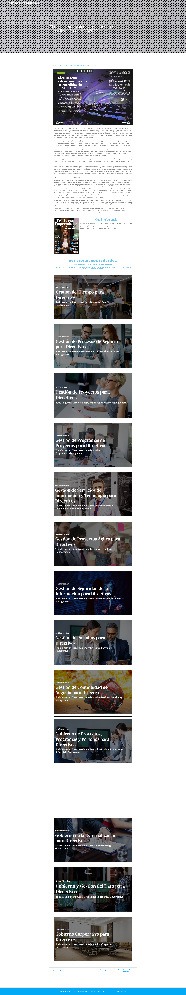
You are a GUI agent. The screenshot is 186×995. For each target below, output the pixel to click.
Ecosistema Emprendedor (77, 65)
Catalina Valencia (106, 219)
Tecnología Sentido (24, 3)
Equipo (158, 3)
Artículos (144, 3)
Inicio (137, 3)
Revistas (174, 3)
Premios (151, 3)
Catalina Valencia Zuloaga (61, 65)
